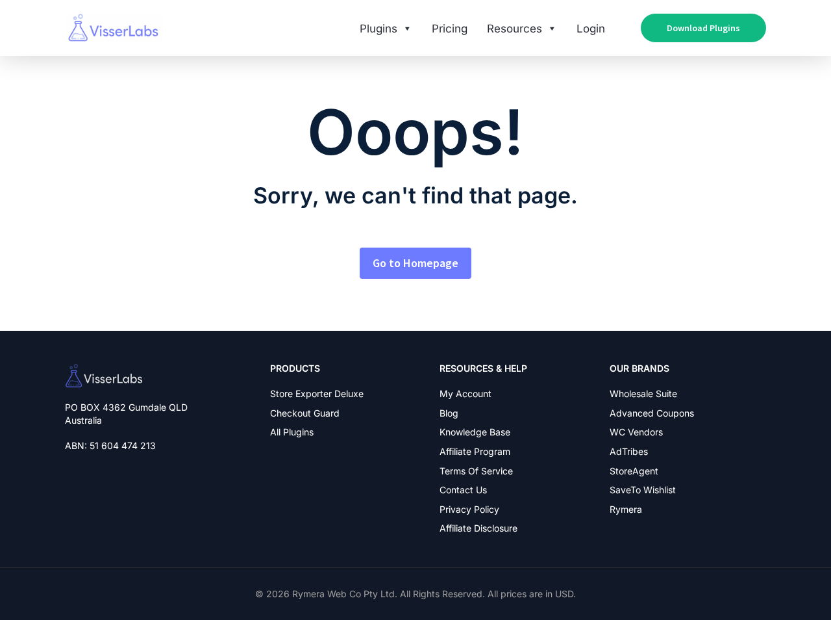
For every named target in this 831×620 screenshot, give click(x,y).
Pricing (449, 28)
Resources (514, 28)
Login (591, 28)
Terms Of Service (476, 470)
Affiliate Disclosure (478, 528)
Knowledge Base (475, 431)
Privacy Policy (469, 509)
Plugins (378, 28)
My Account (465, 393)
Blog (449, 413)
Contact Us (463, 489)
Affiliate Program (475, 451)
